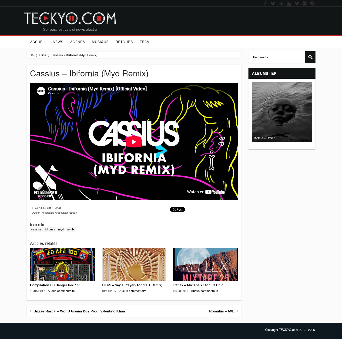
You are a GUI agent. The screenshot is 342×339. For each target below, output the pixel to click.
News (58, 41)
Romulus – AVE (222, 311)
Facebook (265, 3)
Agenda (77, 41)
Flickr (304, 3)
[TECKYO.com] (70, 18)
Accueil (38, 41)
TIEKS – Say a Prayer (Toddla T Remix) (132, 285)
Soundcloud (280, 3)
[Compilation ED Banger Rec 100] (62, 275)
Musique (100, 41)
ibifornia (50, 229)
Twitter (273, 3)
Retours (124, 41)
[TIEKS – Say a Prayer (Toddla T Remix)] (134, 269)
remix (70, 229)
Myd (61, 229)
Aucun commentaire (61, 290)
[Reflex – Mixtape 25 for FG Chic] (205, 269)
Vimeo (296, 3)
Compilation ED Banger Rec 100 (55, 285)
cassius (36, 229)
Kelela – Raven (264, 138)
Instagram (312, 3)
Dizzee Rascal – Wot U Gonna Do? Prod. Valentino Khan (79, 311)
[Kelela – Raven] (282, 112)
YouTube (288, 3)
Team (145, 41)
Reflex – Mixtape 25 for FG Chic (198, 285)
